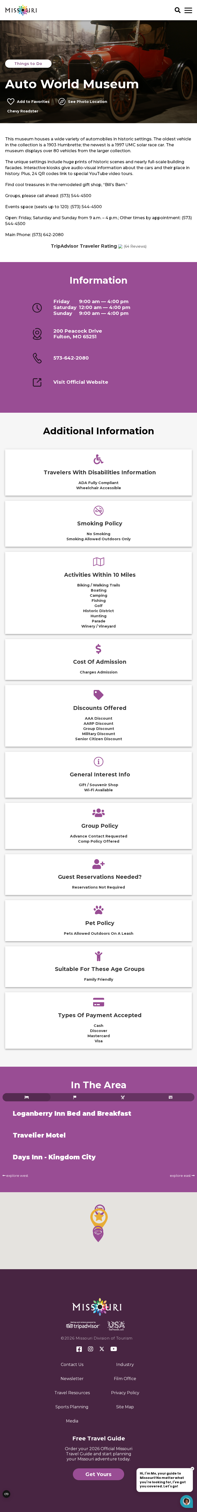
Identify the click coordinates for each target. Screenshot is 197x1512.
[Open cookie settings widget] (6, 1494)
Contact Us (72, 1364)
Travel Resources (72, 1392)
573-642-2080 (71, 358)
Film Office (125, 1378)
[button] (99, 1220)
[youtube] (114, 1349)
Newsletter (72, 1378)
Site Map (125, 1406)
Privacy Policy (125, 1392)
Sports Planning (71, 1406)
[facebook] (79, 1349)
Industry (125, 1364)
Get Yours (98, 1474)
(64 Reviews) (135, 246)
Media (72, 1421)
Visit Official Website (80, 382)
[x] (101, 1349)
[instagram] (90, 1349)
